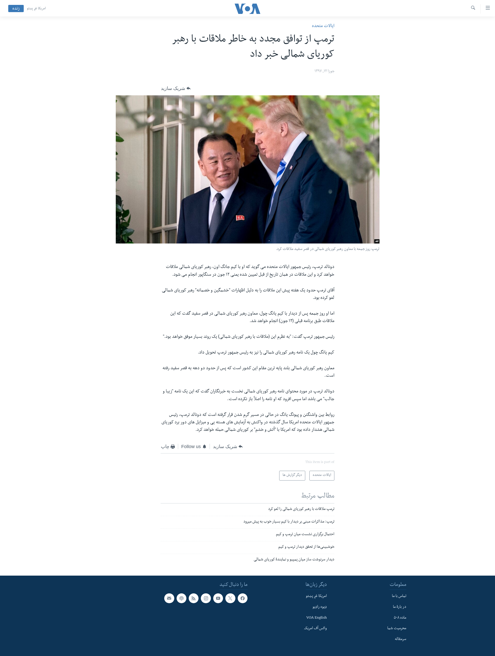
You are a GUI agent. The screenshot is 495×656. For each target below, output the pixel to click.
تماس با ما (399, 596)
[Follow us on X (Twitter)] (230, 598)
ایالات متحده (323, 26)
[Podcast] (181, 598)
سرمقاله (400, 639)
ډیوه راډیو (319, 607)
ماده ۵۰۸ (400, 618)
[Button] (176, 88)
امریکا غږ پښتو (36, 9)
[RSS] (194, 598)
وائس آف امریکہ (315, 629)
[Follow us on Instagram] (206, 598)
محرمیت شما (396, 629)
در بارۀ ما (399, 607)
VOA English (316, 618)
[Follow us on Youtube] (218, 598)
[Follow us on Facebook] (243, 598)
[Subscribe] (169, 598)
